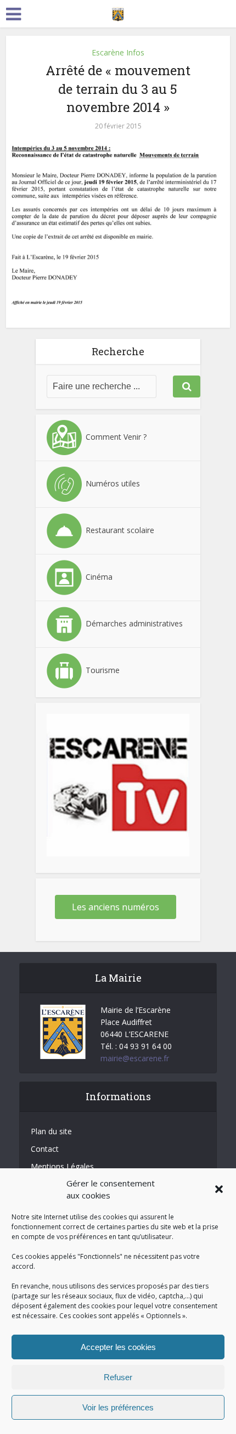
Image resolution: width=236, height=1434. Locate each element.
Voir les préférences (118, 1407)
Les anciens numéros (115, 907)
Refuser (118, 1377)
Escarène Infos (118, 52)
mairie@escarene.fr (134, 1058)
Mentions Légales (62, 1166)
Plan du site (51, 1131)
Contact (45, 1149)
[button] (218, 1189)
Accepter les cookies (118, 1347)
